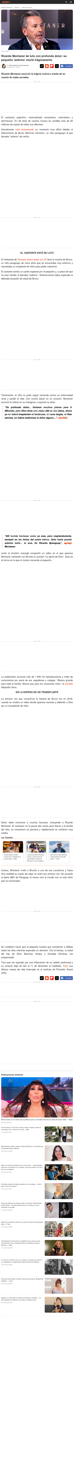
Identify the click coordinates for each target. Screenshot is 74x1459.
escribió (62, 417)
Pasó (65, 965)
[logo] (6, 2)
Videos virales (27, 7)
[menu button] (70, 2)
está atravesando (24, 129)
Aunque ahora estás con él (32, 259)
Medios (17, 7)
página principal (7, 7)
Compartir (68, 66)
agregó (68, 543)
